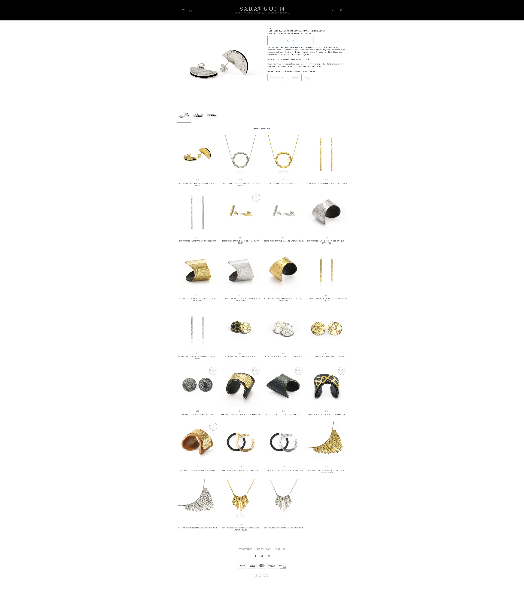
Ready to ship (293, 77)
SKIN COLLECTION (276, 77)
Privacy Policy (245, 549)
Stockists (280, 549)
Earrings (307, 77)
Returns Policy (263, 549)
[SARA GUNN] (262, 8)
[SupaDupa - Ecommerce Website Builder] (256, 575)
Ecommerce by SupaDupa (264, 575)
